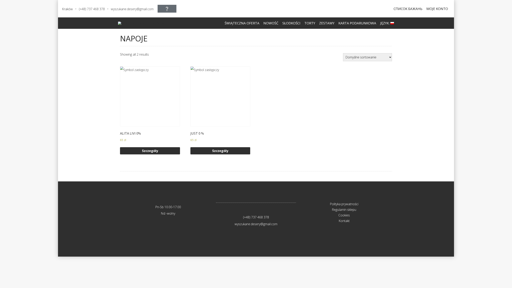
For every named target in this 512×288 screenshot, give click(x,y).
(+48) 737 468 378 (92, 9)
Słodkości (291, 23)
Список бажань (408, 8)
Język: (385, 23)
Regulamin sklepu (344, 209)
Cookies (344, 215)
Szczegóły (150, 151)
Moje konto (437, 8)
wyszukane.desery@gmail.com (132, 9)
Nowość (270, 23)
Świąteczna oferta (242, 23)
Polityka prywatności (344, 204)
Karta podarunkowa (357, 23)
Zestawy (326, 23)
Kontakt (344, 221)
